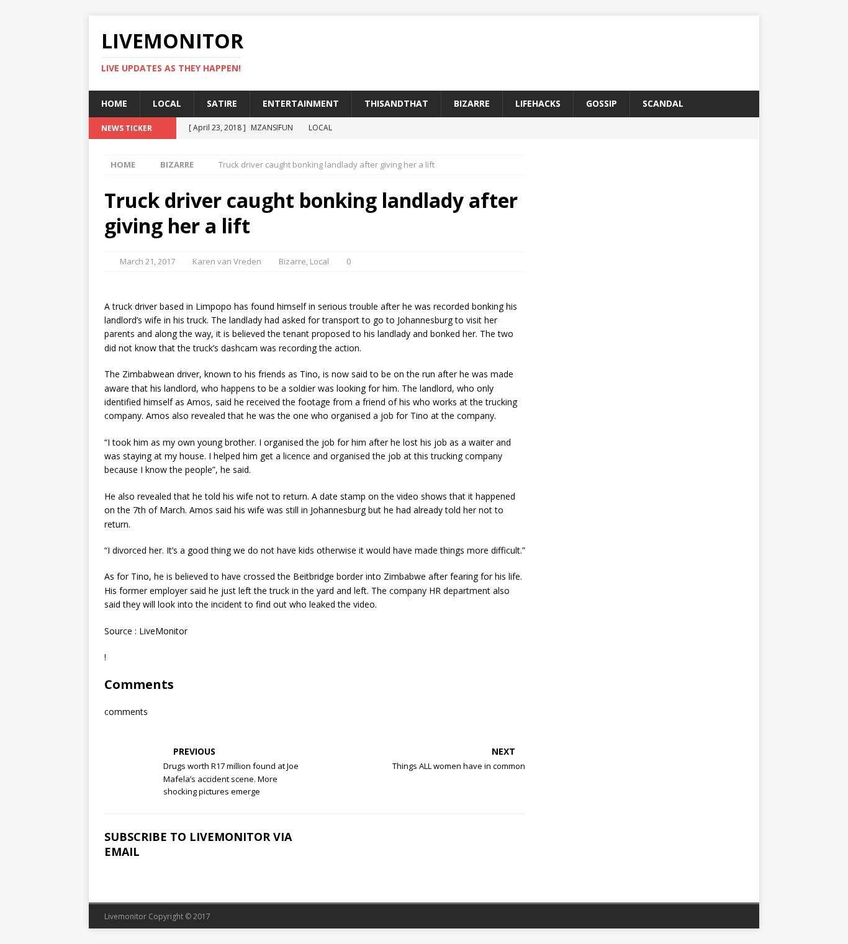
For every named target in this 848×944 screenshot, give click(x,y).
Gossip (601, 103)
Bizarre (472, 103)
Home (114, 103)
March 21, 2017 (147, 261)
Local (167, 103)
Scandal (663, 103)
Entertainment (301, 103)
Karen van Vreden (226, 261)
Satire (222, 103)
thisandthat (396, 103)
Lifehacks (538, 103)
